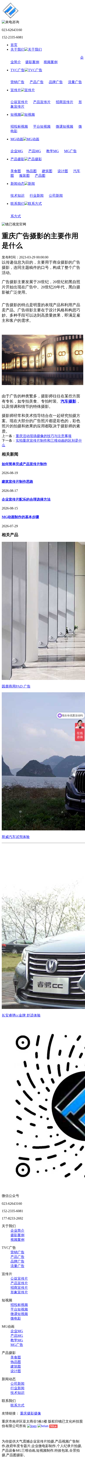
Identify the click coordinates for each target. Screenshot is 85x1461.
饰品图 (31, 171)
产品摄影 (17, 159)
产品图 (40, 175)
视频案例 (51, 62)
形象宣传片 (19, 1292)
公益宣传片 (19, 102)
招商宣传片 (64, 102)
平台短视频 (42, 126)
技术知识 (17, 195)
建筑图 (47, 171)
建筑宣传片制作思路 (17, 481)
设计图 (63, 171)
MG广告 (70, 151)
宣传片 (15, 90)
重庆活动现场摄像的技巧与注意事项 (43, 436)
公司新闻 (56, 195)
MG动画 (16, 139)
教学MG (52, 151)
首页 (13, 45)
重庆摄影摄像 (30, 1413)
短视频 (15, 114)
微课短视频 (64, 126)
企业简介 (17, 1230)
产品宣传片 (42, 102)
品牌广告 (56, 82)
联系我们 (17, 203)
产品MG (34, 151)
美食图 (15, 171)
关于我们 (17, 49)
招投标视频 (19, 126)
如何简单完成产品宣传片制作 (24, 464)
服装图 (24, 175)
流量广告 (75, 82)
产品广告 (37, 82)
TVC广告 (17, 70)
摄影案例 (32, 62)
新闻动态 (17, 183)
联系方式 (17, 1405)
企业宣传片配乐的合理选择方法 (26, 499)
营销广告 (17, 82)
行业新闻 (37, 195)
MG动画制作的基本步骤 (20, 517)
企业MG (16, 151)
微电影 (15, 1318)
